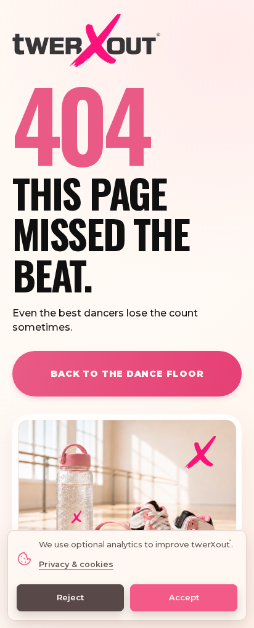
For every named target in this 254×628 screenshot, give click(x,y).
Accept (184, 597)
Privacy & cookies (76, 564)
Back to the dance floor (127, 373)
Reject (70, 597)
